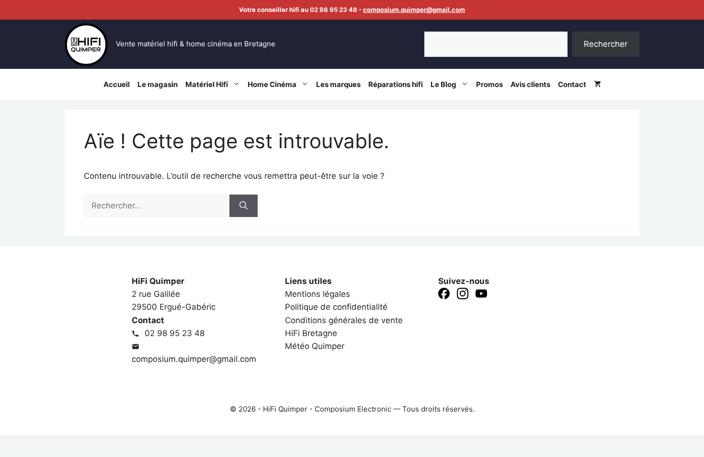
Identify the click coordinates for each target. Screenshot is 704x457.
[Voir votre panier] (597, 84)
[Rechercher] (243, 206)
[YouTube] (481, 295)
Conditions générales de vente (344, 320)
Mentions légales (317, 294)
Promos (489, 84)
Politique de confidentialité (336, 307)
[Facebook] (444, 295)
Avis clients (530, 84)
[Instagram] (462, 295)
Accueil (116, 84)
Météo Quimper (314, 346)
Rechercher (605, 44)
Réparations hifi (395, 84)
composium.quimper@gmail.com (414, 9)
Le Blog (443, 84)
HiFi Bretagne (311, 333)
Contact (572, 84)
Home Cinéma (272, 84)
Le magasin (157, 84)
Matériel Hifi (206, 84)
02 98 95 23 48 (173, 333)
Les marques (338, 84)
